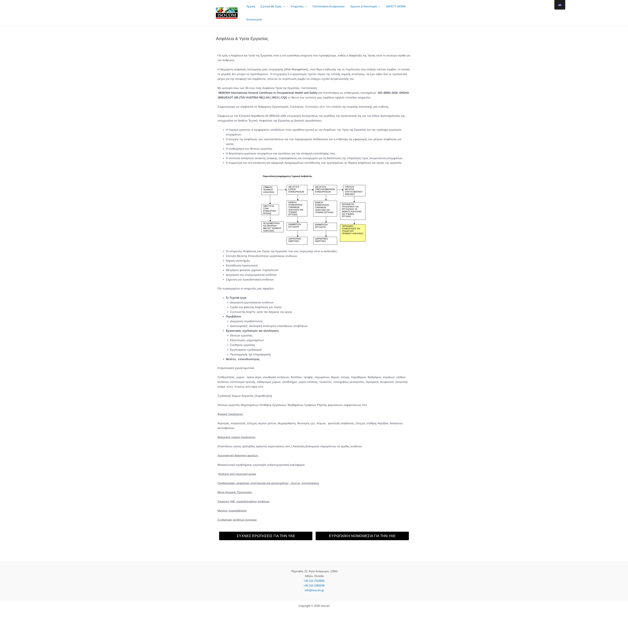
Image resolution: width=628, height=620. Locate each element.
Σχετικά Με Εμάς (271, 6)
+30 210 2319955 (314, 580)
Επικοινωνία (254, 19)
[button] (283, 6)
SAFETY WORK (396, 6)
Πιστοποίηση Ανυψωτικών (329, 6)
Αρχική (250, 6)
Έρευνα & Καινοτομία (363, 6)
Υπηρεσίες (297, 6)
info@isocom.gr (314, 590)
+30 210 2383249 (314, 585)
